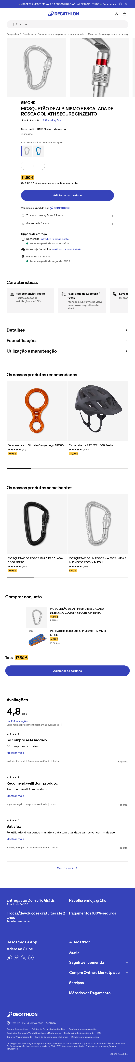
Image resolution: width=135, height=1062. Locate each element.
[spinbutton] (33, 166)
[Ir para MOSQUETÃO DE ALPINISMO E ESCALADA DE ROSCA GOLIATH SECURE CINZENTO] (36, 617)
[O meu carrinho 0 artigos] (124, 14)
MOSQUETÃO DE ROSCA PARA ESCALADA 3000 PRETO (35, 560)
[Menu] (10, 14)
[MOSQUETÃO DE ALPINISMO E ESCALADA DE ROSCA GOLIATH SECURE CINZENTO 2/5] (99, 67)
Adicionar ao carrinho (67, 195)
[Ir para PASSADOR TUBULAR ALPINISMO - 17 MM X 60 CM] (36, 639)
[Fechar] (125, 4)
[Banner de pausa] (120, 4)
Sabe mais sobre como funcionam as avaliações (33, 725)
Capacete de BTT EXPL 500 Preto (91, 445)
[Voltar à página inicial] (63, 13)
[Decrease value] (25, 166)
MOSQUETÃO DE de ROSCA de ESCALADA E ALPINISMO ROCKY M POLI (97, 560)
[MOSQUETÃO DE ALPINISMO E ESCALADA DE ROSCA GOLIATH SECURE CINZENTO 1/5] (36, 67)
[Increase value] (41, 166)
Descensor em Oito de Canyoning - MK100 (36, 445)
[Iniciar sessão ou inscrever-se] (117, 14)
